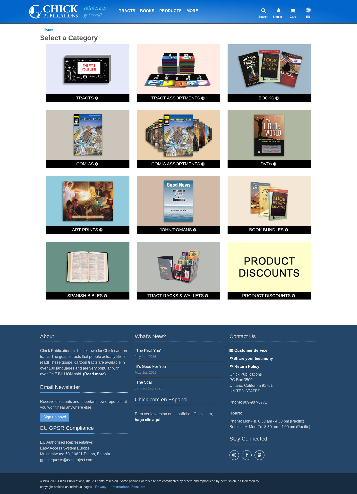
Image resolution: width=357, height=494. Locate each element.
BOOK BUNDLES (267, 229)
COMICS (85, 163)
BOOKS (267, 98)
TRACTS (85, 98)
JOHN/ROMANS (176, 229)
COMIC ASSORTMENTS (176, 163)
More (192, 11)
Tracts (127, 11)
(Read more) (94, 374)
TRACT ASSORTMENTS (176, 98)
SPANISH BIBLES (85, 295)
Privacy (100, 487)
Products (170, 11)
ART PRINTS (85, 229)
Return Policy (246, 366)
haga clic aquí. (148, 420)
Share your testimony (253, 358)
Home (48, 29)
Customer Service (250, 350)
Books (147, 11)
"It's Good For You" (151, 366)
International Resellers (128, 487)
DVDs (267, 163)
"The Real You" (148, 351)
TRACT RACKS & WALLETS (176, 295)
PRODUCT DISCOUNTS (267, 295)
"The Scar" (144, 382)
